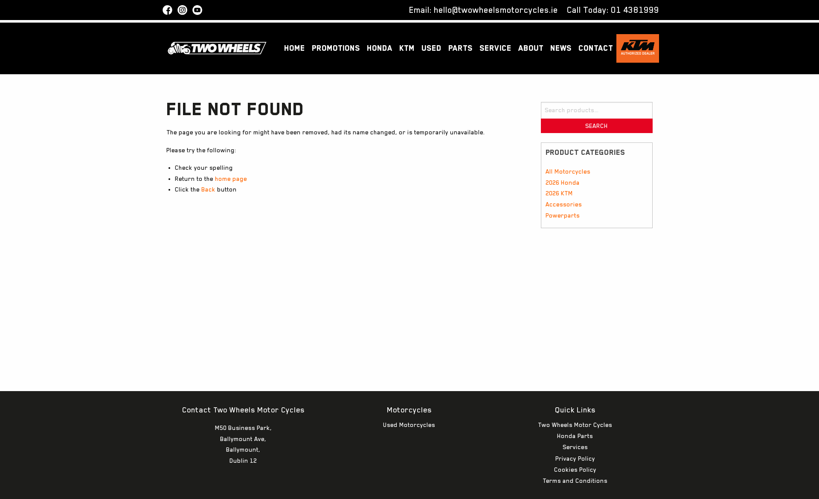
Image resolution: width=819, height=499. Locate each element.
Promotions (336, 48)
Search (596, 125)
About (530, 48)
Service (495, 48)
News (561, 48)
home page (231, 178)
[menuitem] (294, 48)
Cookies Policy (575, 469)
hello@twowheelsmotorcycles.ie (496, 10)
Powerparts (563, 215)
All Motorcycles (568, 171)
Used (431, 48)
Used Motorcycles (409, 424)
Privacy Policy (575, 458)
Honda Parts (575, 435)
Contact (595, 48)
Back (208, 189)
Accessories (564, 204)
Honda (379, 48)
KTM (407, 48)
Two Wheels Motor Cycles (575, 424)
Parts (460, 48)
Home (294, 48)
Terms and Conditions (575, 480)
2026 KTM (559, 193)
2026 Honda (563, 182)
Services (575, 447)
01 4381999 (635, 10)
